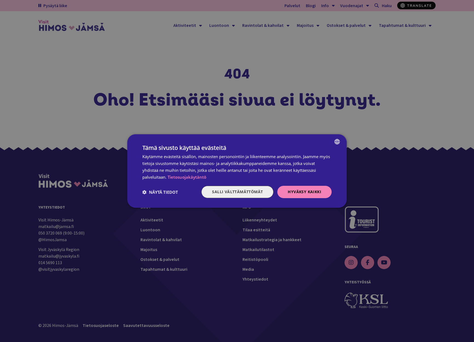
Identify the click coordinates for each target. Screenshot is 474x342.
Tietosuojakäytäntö (187, 177)
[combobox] (337, 141)
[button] (160, 192)
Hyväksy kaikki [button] (304, 191)
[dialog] (237, 171)
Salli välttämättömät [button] (237, 191)
